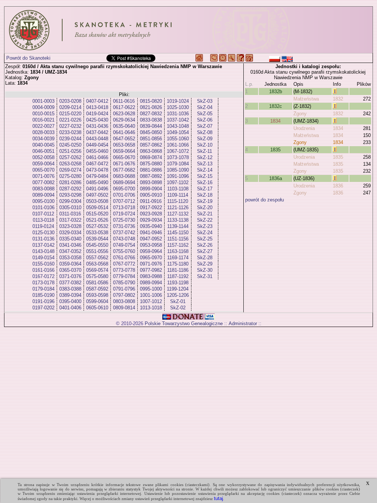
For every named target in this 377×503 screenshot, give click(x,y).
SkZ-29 (204, 264)
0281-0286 (70, 182)
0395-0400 (70, 301)
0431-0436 (97, 126)
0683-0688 (124, 176)
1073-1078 (178, 157)
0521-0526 (97, 220)
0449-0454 (97, 145)
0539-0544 (97, 239)
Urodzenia (304, 128)
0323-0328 (70, 226)
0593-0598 (97, 295)
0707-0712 (124, 201)
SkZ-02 (178, 307)
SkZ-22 (204, 220)
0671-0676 (124, 163)
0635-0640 (124, 126)
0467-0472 (97, 163)
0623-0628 (124, 113)
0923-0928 (151, 214)
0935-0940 (151, 226)
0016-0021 (43, 120)
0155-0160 (43, 264)
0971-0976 (151, 264)
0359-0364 (70, 264)
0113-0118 (43, 220)
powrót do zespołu (264, 200)
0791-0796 (124, 289)
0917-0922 (151, 207)
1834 (275, 121)
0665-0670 (124, 157)
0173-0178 (43, 282)
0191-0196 (43, 301)
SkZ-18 (204, 195)
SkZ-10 (204, 145)
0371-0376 (70, 276)
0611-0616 (124, 101)
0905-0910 (151, 195)
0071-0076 (43, 176)
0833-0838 (151, 120)
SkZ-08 (204, 132)
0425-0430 (97, 120)
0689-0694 (124, 182)
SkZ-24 (204, 232)
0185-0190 (43, 295)
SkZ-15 (204, 176)
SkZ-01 (178, 301)
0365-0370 (70, 270)
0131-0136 (43, 239)
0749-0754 (124, 245)
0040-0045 (43, 145)
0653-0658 (124, 145)
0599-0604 (97, 301)
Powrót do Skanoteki (28, 58)
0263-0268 (70, 163)
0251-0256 (70, 151)
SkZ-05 (204, 113)
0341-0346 (70, 245)
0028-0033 (43, 132)
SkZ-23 (204, 226)
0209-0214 (70, 107)
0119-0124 (43, 226)
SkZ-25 (204, 239)
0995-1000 (151, 289)
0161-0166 (43, 270)
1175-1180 (177, 264)
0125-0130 (43, 232)
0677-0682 (124, 170)
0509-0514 (97, 207)
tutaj (218, 498)
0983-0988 (151, 276)
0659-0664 (124, 151)
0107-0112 (43, 214)
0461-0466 (97, 157)
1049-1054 (178, 132)
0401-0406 (70, 307)
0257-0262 (70, 157)
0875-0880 (151, 163)
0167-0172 (43, 276)
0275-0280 (70, 176)
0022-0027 (43, 126)
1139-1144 (177, 226)
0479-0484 (97, 176)
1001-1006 (151, 295)
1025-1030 (178, 107)
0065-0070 (43, 170)
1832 (338, 99)
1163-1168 (177, 251)
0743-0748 (124, 239)
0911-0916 (151, 201)
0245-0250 (70, 145)
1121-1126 (177, 207)
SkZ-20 (204, 207)
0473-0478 (97, 170)
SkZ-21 (204, 214)
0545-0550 (97, 245)
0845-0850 (151, 132)
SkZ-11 (204, 151)
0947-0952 (151, 239)
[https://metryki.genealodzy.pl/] (188, 30)
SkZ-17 (204, 188)
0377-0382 (70, 282)
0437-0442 (97, 132)
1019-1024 (178, 101)
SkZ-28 (204, 257)
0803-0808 (124, 301)
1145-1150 (177, 232)
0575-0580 (97, 276)
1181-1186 (177, 270)
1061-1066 (178, 145)
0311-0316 (70, 214)
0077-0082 (43, 182)
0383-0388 (70, 289)
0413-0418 (97, 107)
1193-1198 (177, 282)
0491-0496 (97, 188)
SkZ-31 (204, 276)
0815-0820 (151, 101)
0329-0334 (70, 232)
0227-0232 (70, 126)
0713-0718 (124, 207)
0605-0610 (97, 307)
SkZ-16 (204, 182)
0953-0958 (151, 245)
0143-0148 (43, 251)
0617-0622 (124, 107)
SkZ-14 (204, 170)
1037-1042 (178, 120)
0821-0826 (151, 107)
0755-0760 (124, 251)
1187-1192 (177, 276)
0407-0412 (97, 101)
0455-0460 (97, 151)
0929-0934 (151, 220)
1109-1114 (177, 195)
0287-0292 (70, 188)
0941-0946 (151, 232)
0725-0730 (124, 220)
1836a (275, 178)
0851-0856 (151, 138)
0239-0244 (70, 138)
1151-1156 (177, 239)
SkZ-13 (204, 163)
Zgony (300, 113)
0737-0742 (124, 232)
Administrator (243, 323)
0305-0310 (70, 207)
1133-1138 (177, 220)
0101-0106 (43, 207)
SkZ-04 (204, 107)
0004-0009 (43, 107)
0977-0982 (151, 270)
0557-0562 (97, 257)
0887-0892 (151, 176)
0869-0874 (151, 157)
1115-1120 (177, 201)
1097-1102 (177, 182)
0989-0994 (151, 282)
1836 (338, 186)
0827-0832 (151, 113)
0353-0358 (70, 257)
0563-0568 (97, 264)
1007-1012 (151, 301)
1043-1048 (178, 126)
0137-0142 (43, 245)
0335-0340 (70, 239)
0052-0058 (43, 157)
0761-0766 (124, 257)
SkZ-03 (204, 101)
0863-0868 (151, 151)
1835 (275, 149)
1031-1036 (178, 113)
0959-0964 (151, 251)
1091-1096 (178, 176)
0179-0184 (43, 289)
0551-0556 (97, 251)
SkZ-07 (204, 126)
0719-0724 (124, 214)
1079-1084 (178, 163)
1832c (275, 106)
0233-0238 (70, 132)
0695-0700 (124, 188)
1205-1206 (178, 295)
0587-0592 (97, 289)
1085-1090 (178, 170)
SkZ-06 (204, 120)
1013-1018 (151, 307)
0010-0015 (43, 113)
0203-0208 (70, 101)
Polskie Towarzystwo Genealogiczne (184, 323)
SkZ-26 (204, 245)
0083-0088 (43, 188)
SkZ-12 (204, 157)
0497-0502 (97, 195)
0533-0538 (97, 232)
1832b (275, 91)
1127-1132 (177, 214)
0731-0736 (124, 226)
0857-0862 (151, 145)
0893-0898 (151, 182)
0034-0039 (43, 138)
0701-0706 (124, 195)
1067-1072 (178, 151)
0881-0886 (151, 170)
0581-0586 (97, 282)
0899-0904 (151, 188)
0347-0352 (70, 251)
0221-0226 (70, 120)
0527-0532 (97, 226)
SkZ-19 (204, 201)
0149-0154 (43, 257)
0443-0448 (97, 138)
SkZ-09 (204, 138)
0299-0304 (70, 201)
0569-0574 (97, 270)
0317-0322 (70, 220)
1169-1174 (177, 257)
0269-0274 (70, 170)
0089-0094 (43, 195)
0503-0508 (97, 201)
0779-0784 (124, 276)
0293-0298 (70, 195)
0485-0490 (97, 182)
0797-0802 (124, 295)
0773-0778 (124, 270)
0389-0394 (70, 295)
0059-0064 (43, 163)
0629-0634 (124, 120)
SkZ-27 (204, 251)
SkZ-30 (204, 270)
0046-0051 (43, 151)
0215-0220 (70, 113)
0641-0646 (124, 132)
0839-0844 (151, 126)
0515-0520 (97, 214)
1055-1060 (178, 138)
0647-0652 (124, 138)
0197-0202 (43, 307)
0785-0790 (124, 282)
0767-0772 (124, 264)
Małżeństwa (306, 99)
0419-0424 (97, 113)
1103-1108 (177, 188)
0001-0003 (43, 101)
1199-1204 (177, 289)
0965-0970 (151, 257)
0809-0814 (124, 307)
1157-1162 (177, 245)
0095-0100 (43, 201)
